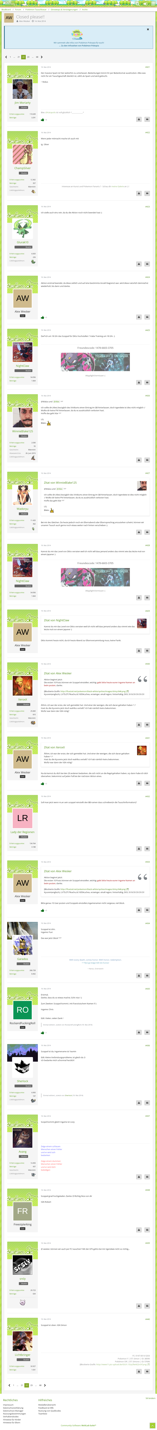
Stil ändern (150, 1398)
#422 (147, 132)
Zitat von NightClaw (56, 620)
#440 (147, 1319)
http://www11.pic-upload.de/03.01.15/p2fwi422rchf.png (121, 1364)
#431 (147, 738)
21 (19, 57)
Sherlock (68, 1095)
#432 (147, 796)
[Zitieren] (147, 119)
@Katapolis (50, 112)
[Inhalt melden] (139, 119)
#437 (147, 1116)
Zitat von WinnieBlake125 (60, 482)
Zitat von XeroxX (54, 747)
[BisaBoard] (8, 3)
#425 (147, 330)
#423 (147, 206)
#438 (147, 1190)
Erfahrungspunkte (17, 114)
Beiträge (13, 117)
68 (37, 57)
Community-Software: (78, 1425)
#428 (147, 545)
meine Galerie (117, 186)
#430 (147, 663)
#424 (147, 277)
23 (28, 57)
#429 (147, 610)
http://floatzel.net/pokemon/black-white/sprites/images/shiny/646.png (93, 691)
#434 (147, 923)
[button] (153, 4)
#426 (147, 395)
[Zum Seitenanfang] (152, 1425)
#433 (147, 861)
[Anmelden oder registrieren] (145, 4)
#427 (147, 473)
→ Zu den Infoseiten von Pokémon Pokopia (79, 45)
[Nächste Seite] (42, 57)
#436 (147, 1045)
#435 (147, 988)
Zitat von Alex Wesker (58, 673)
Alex (57, 401)
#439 (147, 1243)
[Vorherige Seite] (6, 57)
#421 (147, 67)
